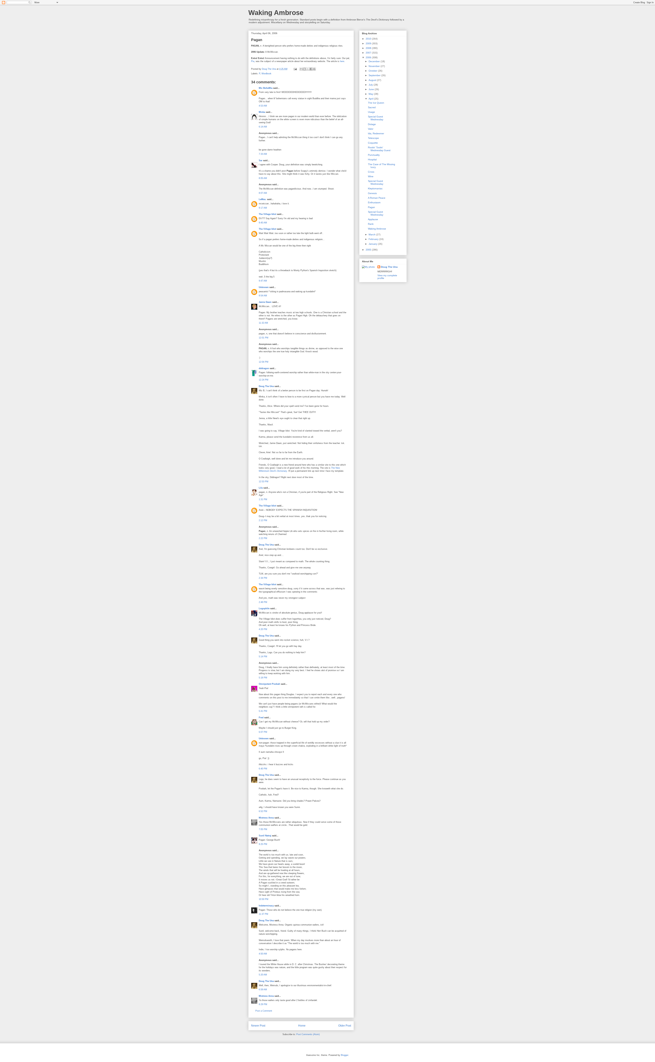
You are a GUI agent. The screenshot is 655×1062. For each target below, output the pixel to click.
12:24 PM (263, 379)
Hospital (372, 159)
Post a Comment (263, 1011)
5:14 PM (263, 656)
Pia (252, 61)
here (342, 61)
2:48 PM (263, 602)
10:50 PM (263, 899)
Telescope (373, 138)
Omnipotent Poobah (269, 684)
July (371, 84)
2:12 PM (263, 520)
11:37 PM (263, 914)
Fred (261, 717)
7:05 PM (263, 829)
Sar (260, 160)
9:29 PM (263, 1004)
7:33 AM (263, 154)
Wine (370, 176)
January (373, 243)
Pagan (371, 207)
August (373, 80)
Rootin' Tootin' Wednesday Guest (379, 149)
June (372, 89)
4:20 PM (263, 629)
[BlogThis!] (304, 69)
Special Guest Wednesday (375, 118)
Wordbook (266, 73)
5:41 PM (263, 711)
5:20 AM (263, 974)
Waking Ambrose (275, 12)
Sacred (372, 107)
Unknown (264, 287)
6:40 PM (263, 768)
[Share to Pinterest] (314, 69)
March (372, 234)
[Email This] (301, 69)
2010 (369, 38)
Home (301, 1025)
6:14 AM (263, 126)
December (375, 61)
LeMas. (262, 199)
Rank (371, 224)
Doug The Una (266, 386)
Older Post (344, 1025)
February (374, 239)
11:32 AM (263, 323)
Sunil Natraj (265, 835)
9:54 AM (263, 295)
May (371, 94)
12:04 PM (263, 362)
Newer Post (258, 1025)
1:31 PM (263, 499)
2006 (369, 57)
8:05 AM (263, 178)
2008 (369, 48)
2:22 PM (263, 538)
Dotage (372, 124)
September (375, 75)
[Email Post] (295, 69)
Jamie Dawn (265, 302)
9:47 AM (263, 280)
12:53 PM (263, 481)
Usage (371, 112)
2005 (369, 249)
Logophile (264, 608)
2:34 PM (263, 578)
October (373, 70)
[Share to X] (307, 69)
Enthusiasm (374, 202)
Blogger (344, 1055)
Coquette (373, 142)
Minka (262, 112)
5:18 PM (263, 677)
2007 (369, 52)
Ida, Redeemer (376, 133)
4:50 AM (263, 953)
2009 (369, 43)
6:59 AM (263, 989)
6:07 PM (263, 732)
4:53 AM (263, 105)
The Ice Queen (376, 102)
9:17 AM (263, 208)
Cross (371, 171)
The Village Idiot (267, 214)
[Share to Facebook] (311, 69)
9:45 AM (263, 222)
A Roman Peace (376, 197)
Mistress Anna (266, 817)
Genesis (372, 193)
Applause (373, 219)
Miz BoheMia (265, 88)
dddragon (264, 368)
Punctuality (374, 155)
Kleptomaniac (375, 188)
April (371, 98)
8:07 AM (263, 193)
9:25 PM (263, 844)
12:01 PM (263, 337)
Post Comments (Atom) (308, 1034)
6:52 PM (263, 811)
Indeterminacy (266, 905)
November (375, 66)
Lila (261, 488)
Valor (370, 128)
